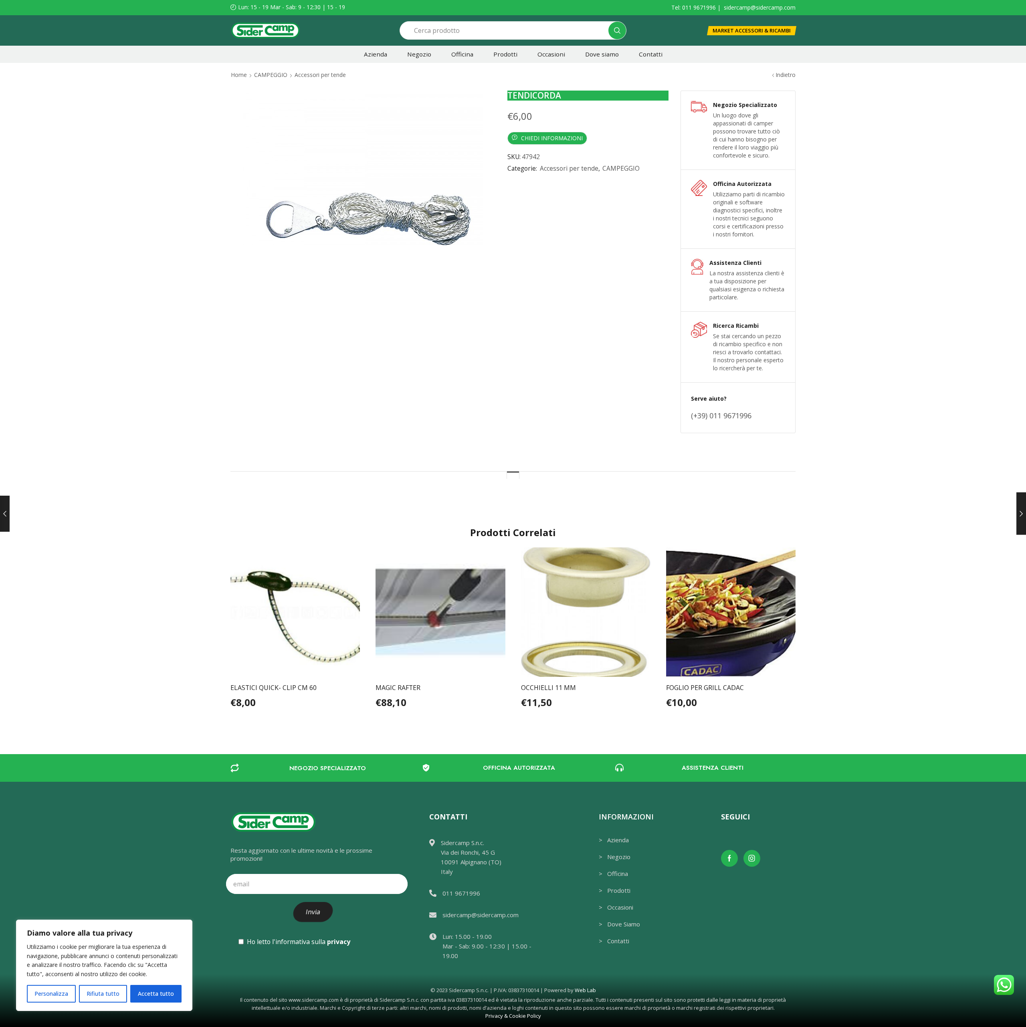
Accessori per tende (320, 75)
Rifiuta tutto (103, 993)
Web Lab (585, 990)
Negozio (419, 54)
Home (239, 75)
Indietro (786, 75)
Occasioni (551, 54)
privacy (338, 941)
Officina (462, 54)
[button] (751, 30)
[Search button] (617, 30)
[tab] (513, 475)
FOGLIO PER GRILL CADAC (705, 687)
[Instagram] (751, 858)
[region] (104, 965)
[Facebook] (729, 858)
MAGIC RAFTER (398, 687)
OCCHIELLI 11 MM (548, 687)
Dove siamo (602, 54)
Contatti (650, 54)
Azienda (375, 54)
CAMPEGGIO (270, 75)
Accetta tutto (156, 993)
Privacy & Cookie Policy (513, 1015)
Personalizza (51, 993)
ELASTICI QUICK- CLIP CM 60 (273, 687)
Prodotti (505, 54)
